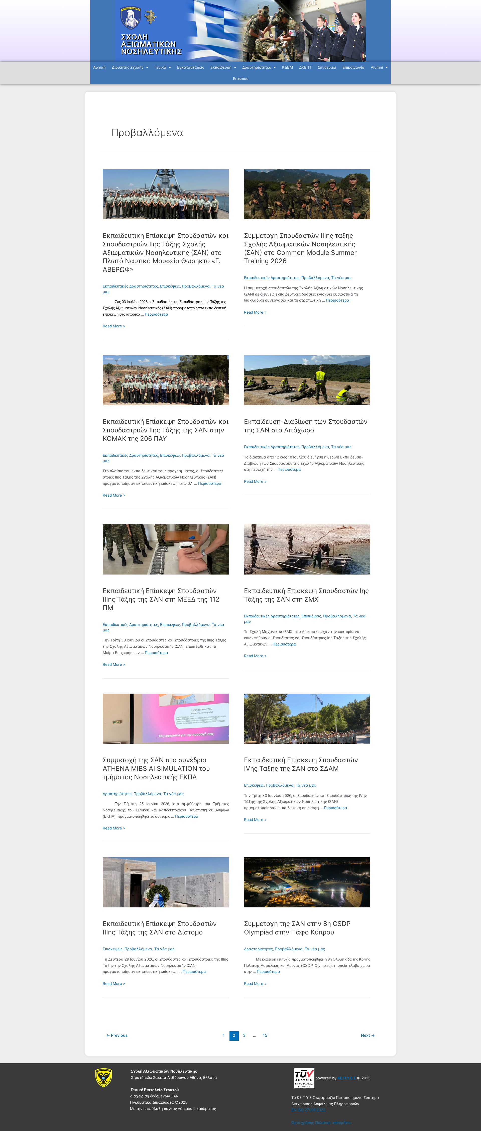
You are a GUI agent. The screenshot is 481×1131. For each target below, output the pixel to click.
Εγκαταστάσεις (190, 67)
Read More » (114, 325)
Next (368, 1035)
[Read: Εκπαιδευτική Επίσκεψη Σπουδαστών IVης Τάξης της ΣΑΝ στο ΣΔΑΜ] (307, 718)
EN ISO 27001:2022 (308, 1109)
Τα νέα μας (341, 277)
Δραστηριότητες (256, 67)
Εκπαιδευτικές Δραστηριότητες (130, 286)
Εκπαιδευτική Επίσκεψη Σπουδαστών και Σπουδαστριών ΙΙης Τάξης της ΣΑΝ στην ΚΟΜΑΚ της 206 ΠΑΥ (165, 430)
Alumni (377, 67)
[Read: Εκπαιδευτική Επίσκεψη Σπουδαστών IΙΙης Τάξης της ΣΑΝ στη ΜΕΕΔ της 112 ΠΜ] (166, 549)
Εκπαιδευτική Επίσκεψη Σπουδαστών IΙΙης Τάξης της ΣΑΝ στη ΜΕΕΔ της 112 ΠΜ (161, 599)
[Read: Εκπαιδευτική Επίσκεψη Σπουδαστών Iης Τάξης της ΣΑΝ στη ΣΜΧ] (307, 549)
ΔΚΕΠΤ (305, 67)
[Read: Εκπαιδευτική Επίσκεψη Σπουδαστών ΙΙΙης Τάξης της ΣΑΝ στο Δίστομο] (166, 882)
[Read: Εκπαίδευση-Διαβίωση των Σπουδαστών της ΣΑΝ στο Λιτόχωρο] (307, 380)
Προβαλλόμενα (196, 286)
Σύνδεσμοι (327, 67)
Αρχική (99, 67)
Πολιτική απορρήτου (333, 1122)
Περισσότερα (156, 314)
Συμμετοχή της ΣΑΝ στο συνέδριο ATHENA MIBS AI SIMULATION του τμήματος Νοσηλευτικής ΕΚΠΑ (156, 768)
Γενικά (160, 67)
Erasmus (240, 78)
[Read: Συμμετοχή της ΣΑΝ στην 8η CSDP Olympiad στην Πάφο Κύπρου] (307, 882)
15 (265, 1035)
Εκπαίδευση (220, 67)
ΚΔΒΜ (287, 67)
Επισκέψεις (170, 286)
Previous (117, 1035)
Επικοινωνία (353, 67)
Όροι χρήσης (302, 1122)
